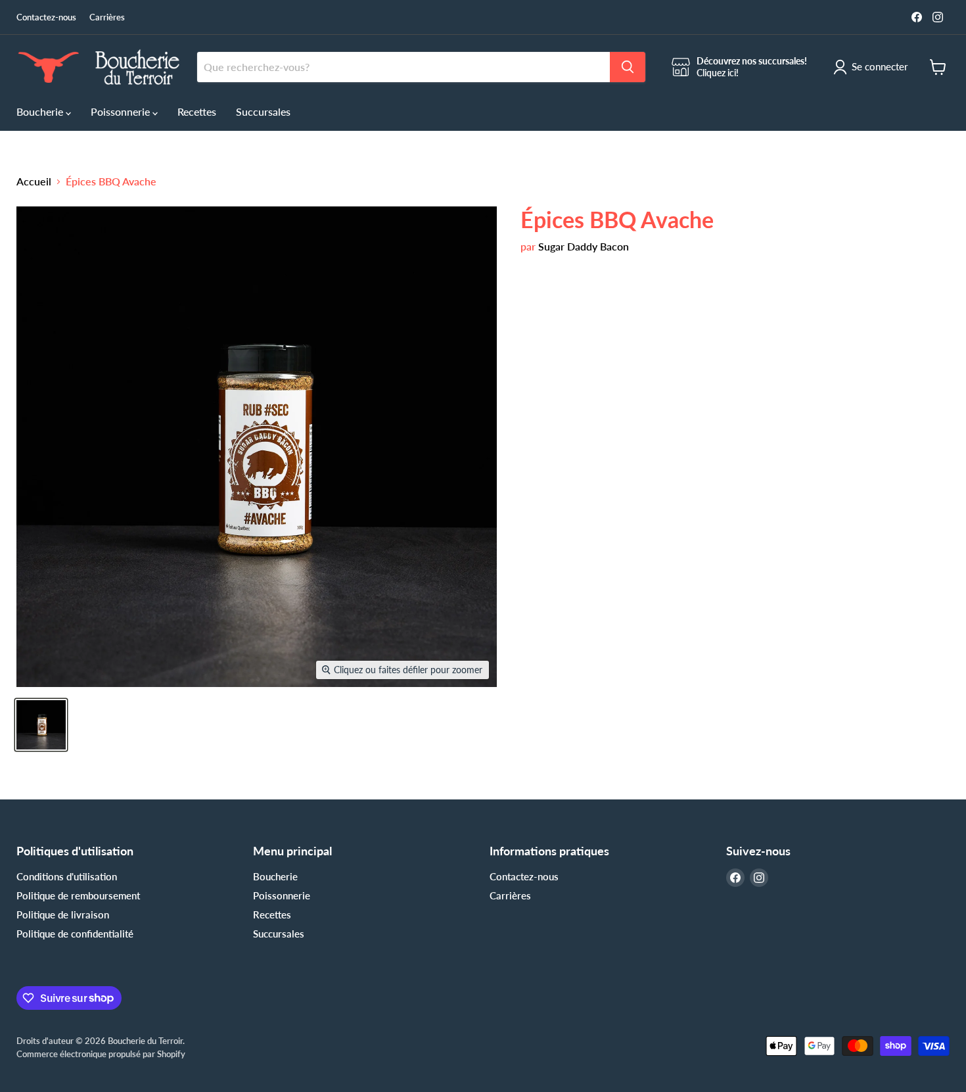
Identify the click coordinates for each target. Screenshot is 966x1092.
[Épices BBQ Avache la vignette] (41, 725)
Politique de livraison (62, 914)
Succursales (263, 111)
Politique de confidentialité (74, 933)
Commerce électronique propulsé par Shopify (100, 1054)
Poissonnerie (121, 111)
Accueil (33, 181)
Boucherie (41, 111)
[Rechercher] (627, 67)
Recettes (196, 111)
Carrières (107, 17)
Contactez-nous (46, 17)
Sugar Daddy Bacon (583, 246)
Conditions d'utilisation (66, 876)
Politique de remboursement (78, 895)
